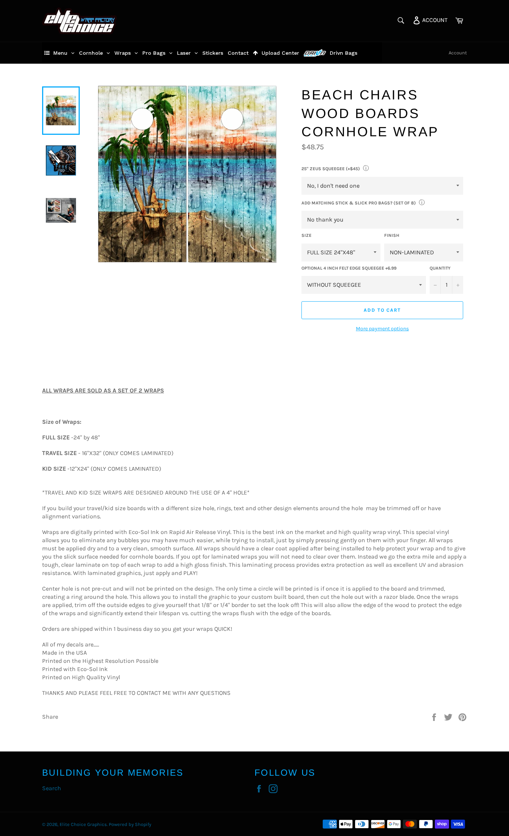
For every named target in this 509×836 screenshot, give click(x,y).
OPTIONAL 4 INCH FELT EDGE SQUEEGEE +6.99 (348, 268)
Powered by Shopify (130, 824)
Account (458, 52)
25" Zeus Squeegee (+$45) (330, 168)
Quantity (440, 268)
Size (306, 235)
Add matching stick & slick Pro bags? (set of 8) (358, 203)
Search (51, 788)
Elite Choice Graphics (83, 824)
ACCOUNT (434, 19)
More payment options (382, 328)
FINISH (391, 235)
